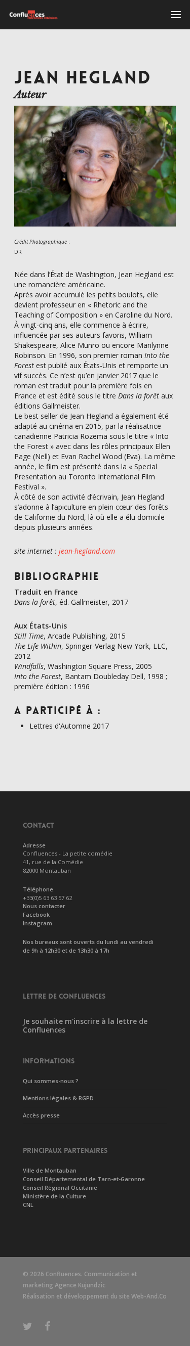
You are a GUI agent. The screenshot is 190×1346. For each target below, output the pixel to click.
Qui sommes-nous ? (51, 1081)
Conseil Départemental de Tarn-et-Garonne (84, 1179)
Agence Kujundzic (80, 1285)
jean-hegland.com (87, 551)
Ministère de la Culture (54, 1196)
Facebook (36, 914)
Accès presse (41, 1115)
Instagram (37, 923)
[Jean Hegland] (95, 231)
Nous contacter (44, 906)
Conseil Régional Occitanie (60, 1187)
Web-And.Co (149, 1296)
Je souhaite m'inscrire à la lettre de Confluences (85, 1025)
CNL (28, 1204)
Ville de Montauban (50, 1170)
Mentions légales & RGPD (58, 1098)
